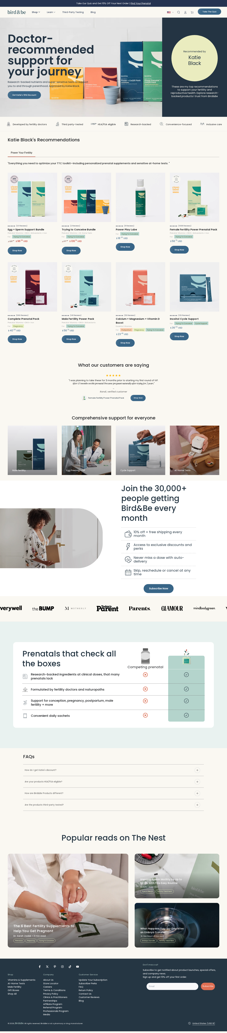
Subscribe (207, 988)
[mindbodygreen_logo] (173, 610)
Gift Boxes (13, 992)
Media (46, 1016)
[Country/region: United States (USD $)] (171, 12)
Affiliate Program (52, 1005)
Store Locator (50, 985)
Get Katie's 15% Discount (24, 95)
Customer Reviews (89, 999)
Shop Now (17, 250)
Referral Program (52, 1009)
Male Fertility (14, 988)
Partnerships (50, 1002)
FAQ (81, 988)
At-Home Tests (16, 985)
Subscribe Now (158, 590)
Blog (81, 1002)
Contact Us (85, 995)
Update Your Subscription (93, 981)
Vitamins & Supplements (21, 981)
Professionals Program (56, 1012)
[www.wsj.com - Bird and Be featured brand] (205, 610)
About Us (48, 981)
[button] (35, 12)
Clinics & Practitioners (55, 999)
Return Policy (86, 992)
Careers (47, 988)
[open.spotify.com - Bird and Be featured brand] (140, 610)
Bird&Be (19, 1025)
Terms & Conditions (54, 992)
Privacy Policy (50, 995)
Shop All (12, 995)
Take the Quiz (209, 11)
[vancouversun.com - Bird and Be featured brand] (44, 610)
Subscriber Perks (88, 985)
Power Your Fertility (21, 152)
